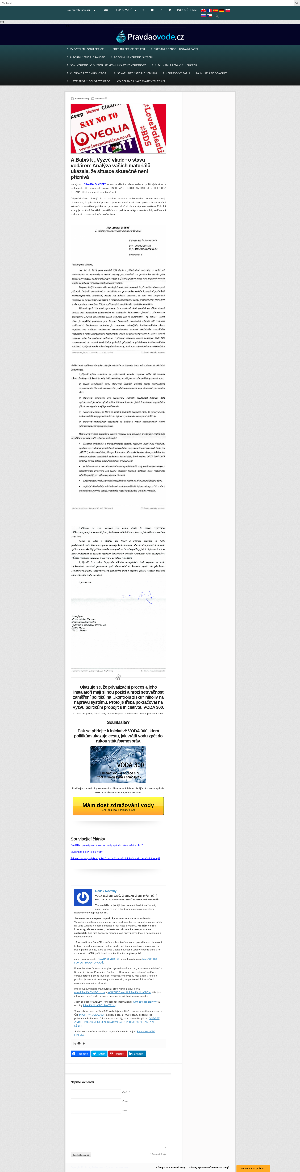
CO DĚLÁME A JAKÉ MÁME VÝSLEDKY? (141, 81)
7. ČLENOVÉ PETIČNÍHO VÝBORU (87, 73)
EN (204, 12)
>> (149, 992)
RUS (204, 18)
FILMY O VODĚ (123, 10)
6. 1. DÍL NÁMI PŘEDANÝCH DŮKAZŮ (174, 65)
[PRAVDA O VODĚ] (150, 44)
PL (228, 12)
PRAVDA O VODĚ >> (108, 959)
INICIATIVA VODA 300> (92, 1014)
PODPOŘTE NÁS (187, 10)
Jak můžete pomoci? (79, 10)
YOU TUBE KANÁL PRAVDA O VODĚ (128, 992)
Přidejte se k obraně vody (171, 1167)
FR (210, 12)
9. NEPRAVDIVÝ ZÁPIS (176, 73)
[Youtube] (79, 1043)
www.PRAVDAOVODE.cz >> (89, 992)
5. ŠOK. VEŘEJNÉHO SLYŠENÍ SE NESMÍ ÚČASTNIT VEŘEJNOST (106, 65)
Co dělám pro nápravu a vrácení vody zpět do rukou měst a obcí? (107, 845)
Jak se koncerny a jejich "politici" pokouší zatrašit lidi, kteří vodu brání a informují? (115, 858)
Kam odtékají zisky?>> (145, 1001)
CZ (210, 18)
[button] (217, 16)
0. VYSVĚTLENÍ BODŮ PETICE (85, 49)
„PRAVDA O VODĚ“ (94, 184)
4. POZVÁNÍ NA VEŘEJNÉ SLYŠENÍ (132, 57)
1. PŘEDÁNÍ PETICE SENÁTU (127, 49)
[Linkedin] (74, 1043)
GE (222, 12)
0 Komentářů (101, 98)
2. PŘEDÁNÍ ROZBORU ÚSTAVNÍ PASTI (174, 49)
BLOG (104, 10)
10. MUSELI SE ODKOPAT (211, 73)
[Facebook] (83, 1043)
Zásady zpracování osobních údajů (209, 1167)
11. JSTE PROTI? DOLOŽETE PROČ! (89, 81)
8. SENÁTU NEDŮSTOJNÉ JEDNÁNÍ (135, 73)
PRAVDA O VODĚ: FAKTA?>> (99, 1005)
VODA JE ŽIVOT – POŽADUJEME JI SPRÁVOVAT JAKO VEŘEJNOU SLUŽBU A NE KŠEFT (117, 1022)
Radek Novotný (82, 98)
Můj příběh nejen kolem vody (86, 851)
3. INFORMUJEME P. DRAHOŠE (86, 57)
